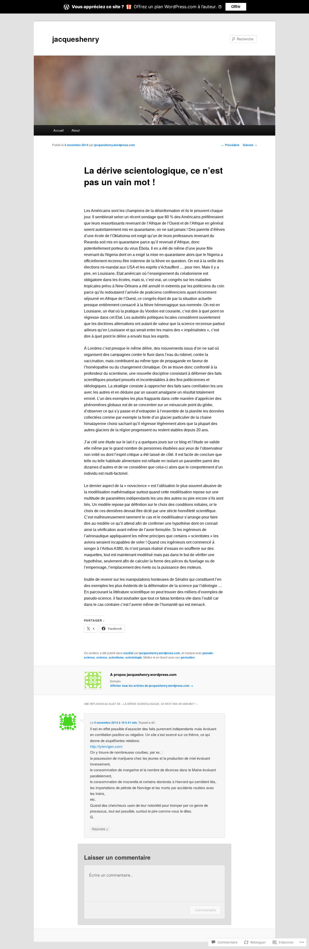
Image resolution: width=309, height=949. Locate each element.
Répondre (100, 829)
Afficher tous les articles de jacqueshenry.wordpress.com (151, 685)
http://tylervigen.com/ (106, 746)
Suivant (250, 145)
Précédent (230, 145)
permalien (188, 657)
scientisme (116, 657)
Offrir (235, 7)
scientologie (133, 657)
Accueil (58, 130)
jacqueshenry (75, 39)
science (101, 657)
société (128, 653)
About (75, 130)
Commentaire (205, 910)
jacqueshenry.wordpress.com (114, 145)
